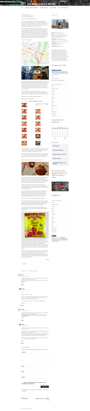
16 (52, 134)
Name (22, 366)
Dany (22, 274)
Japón (53, 96)
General (53, 94)
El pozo (53, 92)
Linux (52, 216)
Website (23, 377)
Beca (22, 7)
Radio (53, 109)
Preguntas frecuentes (44, 7)
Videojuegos (54, 113)
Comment (23, 352)
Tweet (47, 259)
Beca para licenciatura (55, 78)
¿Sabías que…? (54, 115)
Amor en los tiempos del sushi (63, 7)
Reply (22, 284)
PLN (52, 103)
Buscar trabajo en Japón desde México (31, 7)
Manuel (28, 14)
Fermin (22, 309)
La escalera (53, 214)
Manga (53, 218)
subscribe (23, 383)
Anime (53, 86)
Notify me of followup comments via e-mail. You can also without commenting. (33, 383)
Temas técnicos (54, 111)
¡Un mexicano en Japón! (41, 4)
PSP (52, 107)
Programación (54, 105)
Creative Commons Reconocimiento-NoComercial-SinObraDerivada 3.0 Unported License (60, 239)
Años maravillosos (53, 7)
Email (22, 371)
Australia (53, 90)
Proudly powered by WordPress (26, 408)
